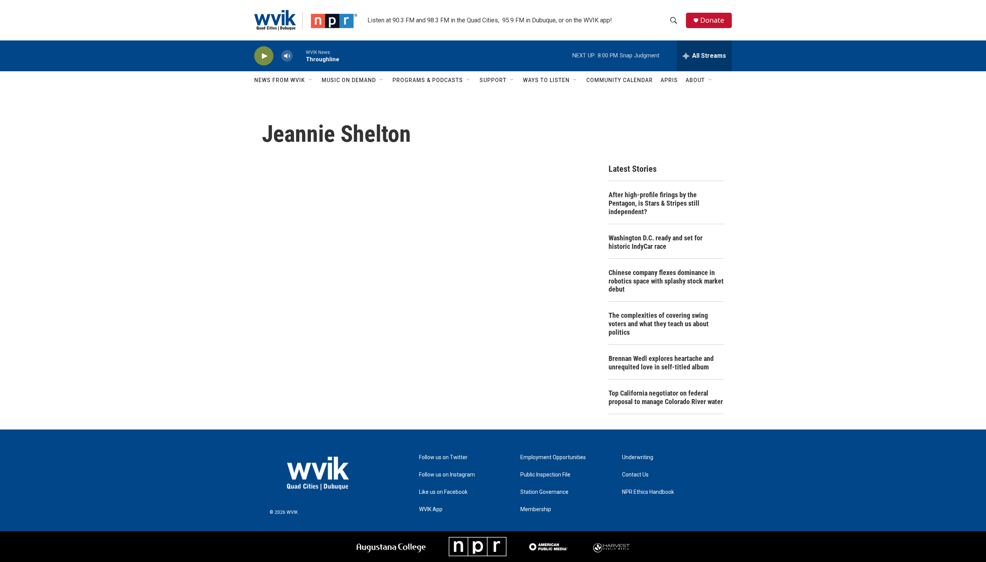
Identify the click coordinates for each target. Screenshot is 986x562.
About (695, 80)
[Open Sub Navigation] (311, 80)
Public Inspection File (545, 475)
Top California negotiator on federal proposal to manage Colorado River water (666, 397)
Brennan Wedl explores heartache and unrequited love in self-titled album (661, 362)
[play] (264, 56)
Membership (535, 509)
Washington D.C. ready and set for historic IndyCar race (656, 242)
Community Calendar (619, 80)
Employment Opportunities (553, 457)
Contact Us (635, 475)
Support (493, 80)
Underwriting (637, 457)
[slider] (299, 56)
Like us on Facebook (443, 492)
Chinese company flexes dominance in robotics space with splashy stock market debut (666, 281)
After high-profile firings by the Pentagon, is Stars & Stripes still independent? (654, 203)
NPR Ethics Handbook (648, 492)
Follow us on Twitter (443, 457)
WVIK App (431, 509)
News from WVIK (279, 80)
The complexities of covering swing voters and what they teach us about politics (659, 323)
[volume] (286, 56)
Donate (712, 20)
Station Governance (544, 492)
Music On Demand (349, 80)
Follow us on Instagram (447, 475)
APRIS (669, 80)
